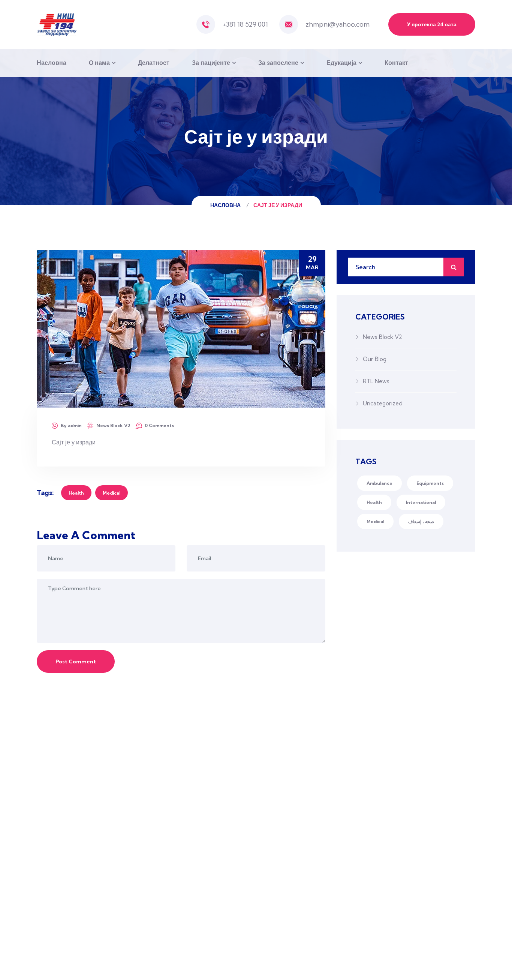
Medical (111, 493)
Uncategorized (383, 403)
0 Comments (159, 425)
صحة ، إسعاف (421, 521)
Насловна (51, 62)
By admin (71, 425)
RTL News (376, 381)
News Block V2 (113, 425)
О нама (99, 62)
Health (76, 493)
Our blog (374, 359)
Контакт (396, 62)
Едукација (341, 62)
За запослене (278, 62)
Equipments (430, 483)
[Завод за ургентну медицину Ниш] (56, 24)
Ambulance (379, 483)
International (421, 502)
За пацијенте (211, 62)
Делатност (153, 62)
